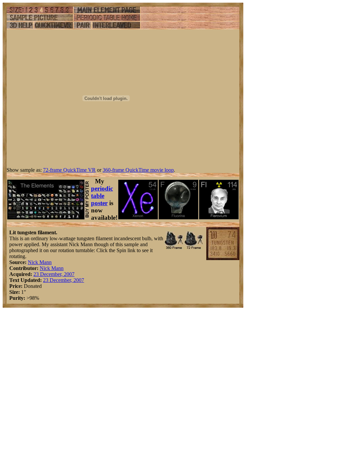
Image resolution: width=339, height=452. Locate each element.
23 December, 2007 (53, 274)
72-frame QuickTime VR (69, 170)
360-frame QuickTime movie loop (138, 170)
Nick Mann (40, 262)
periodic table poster (102, 195)
